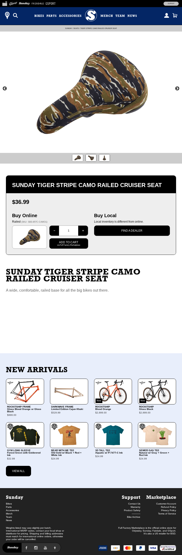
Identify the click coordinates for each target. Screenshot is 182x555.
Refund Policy (168, 507)
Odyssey (136, 530)
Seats (76, 28)
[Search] (15, 15)
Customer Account (166, 503)
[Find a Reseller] (7, 15)
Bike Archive (133, 517)
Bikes (39, 16)
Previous (4, 88)
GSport (171, 530)
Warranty (135, 507)
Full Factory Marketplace (131, 528)
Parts (51, 16)
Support (171, 4)
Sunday (68, 28)
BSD (172, 533)
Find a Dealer (131, 230)
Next (177, 88)
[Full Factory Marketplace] (5, 2)
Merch (106, 16)
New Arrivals (37, 369)
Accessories (70, 16)
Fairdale (156, 530)
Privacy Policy (168, 510)
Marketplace (161, 497)
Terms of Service (167, 513)
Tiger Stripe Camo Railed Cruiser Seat (98, 28)
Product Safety (132, 510)
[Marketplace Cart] (175, 15)
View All (18, 471)
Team (120, 16)
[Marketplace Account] (166, 15)
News (132, 16)
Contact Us (134, 503)
